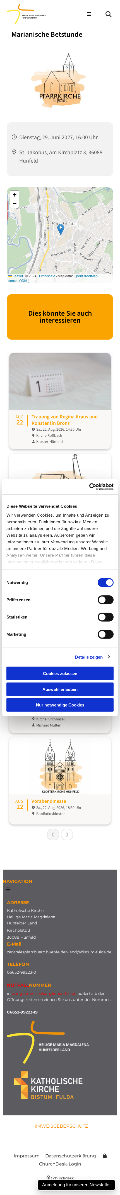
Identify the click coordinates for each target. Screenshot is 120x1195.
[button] (86, 14)
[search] (108, 14)
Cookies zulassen (60, 673)
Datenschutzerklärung (70, 1156)
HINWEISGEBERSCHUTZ (60, 1126)
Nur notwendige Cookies (60, 705)
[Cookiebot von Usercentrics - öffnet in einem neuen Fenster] (89, 486)
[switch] (106, 599)
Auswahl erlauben (60, 689)
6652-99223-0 (22, 972)
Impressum (27, 1156)
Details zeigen (89, 656)
